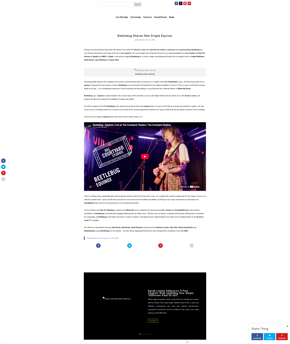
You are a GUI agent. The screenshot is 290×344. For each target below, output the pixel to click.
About (163, 342)
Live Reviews (122, 17)
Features (147, 17)
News (171, 17)
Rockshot (140, 40)
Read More (153, 320)
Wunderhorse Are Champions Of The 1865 (102, 238)
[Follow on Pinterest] (189, 3)
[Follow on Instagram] (185, 3)
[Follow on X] (180, 3)
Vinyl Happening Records (176, 342)
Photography (135, 342)
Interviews (135, 17)
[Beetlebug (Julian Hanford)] (145, 70)
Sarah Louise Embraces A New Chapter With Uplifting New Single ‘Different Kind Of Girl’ (171, 293)
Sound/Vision (160, 17)
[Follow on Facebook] (176, 3)
